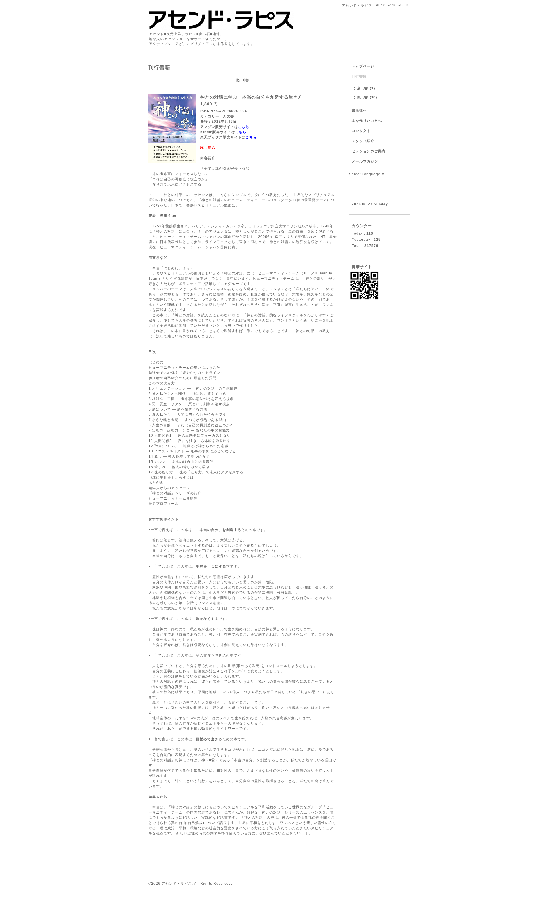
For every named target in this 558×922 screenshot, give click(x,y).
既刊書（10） (368, 97)
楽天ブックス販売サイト (221, 137)
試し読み (208, 148)
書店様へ (359, 110)
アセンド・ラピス (177, 884)
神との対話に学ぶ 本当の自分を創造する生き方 (251, 96)
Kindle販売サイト (215, 132)
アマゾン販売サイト (217, 127)
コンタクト (361, 131)
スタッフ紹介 (363, 141)
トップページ (363, 66)
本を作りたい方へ (367, 121)
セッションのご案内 (369, 151)
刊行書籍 (359, 76)
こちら (243, 127)
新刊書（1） (367, 88)
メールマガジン (365, 161)
